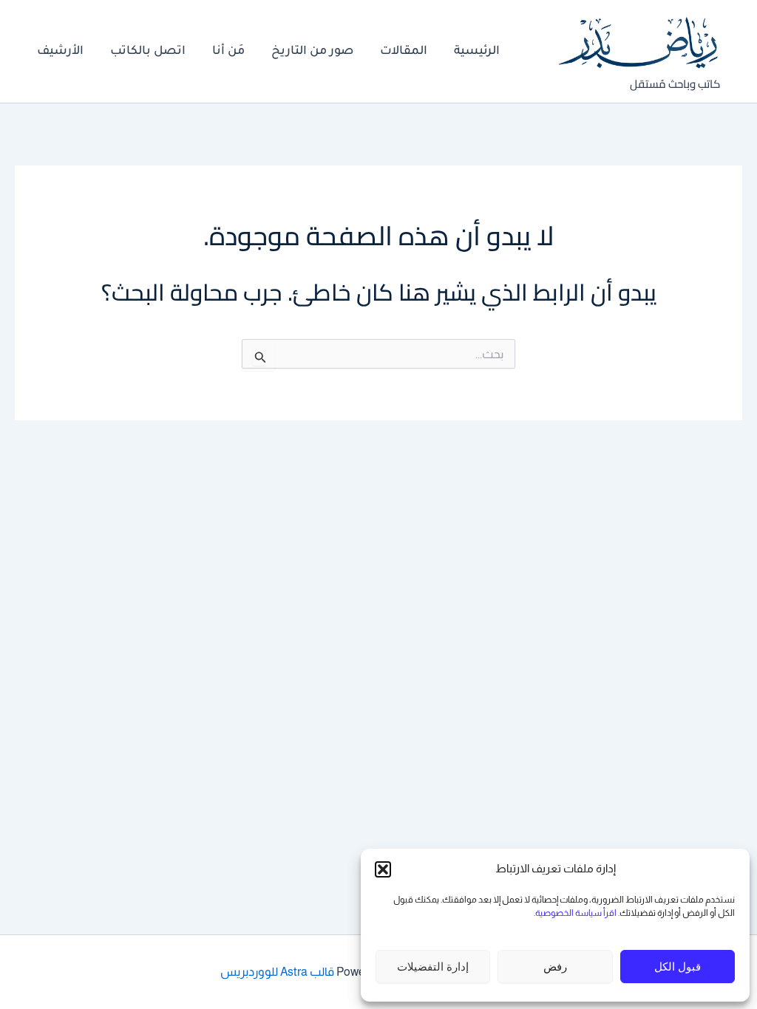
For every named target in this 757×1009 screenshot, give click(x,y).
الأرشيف (60, 51)
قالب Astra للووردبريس (277, 971)
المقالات (403, 51)
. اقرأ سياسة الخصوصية (577, 913)
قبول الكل (677, 966)
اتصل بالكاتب (148, 51)
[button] (383, 869)
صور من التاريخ (312, 51)
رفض (555, 966)
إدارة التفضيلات (433, 966)
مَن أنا (228, 51)
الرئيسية (477, 51)
